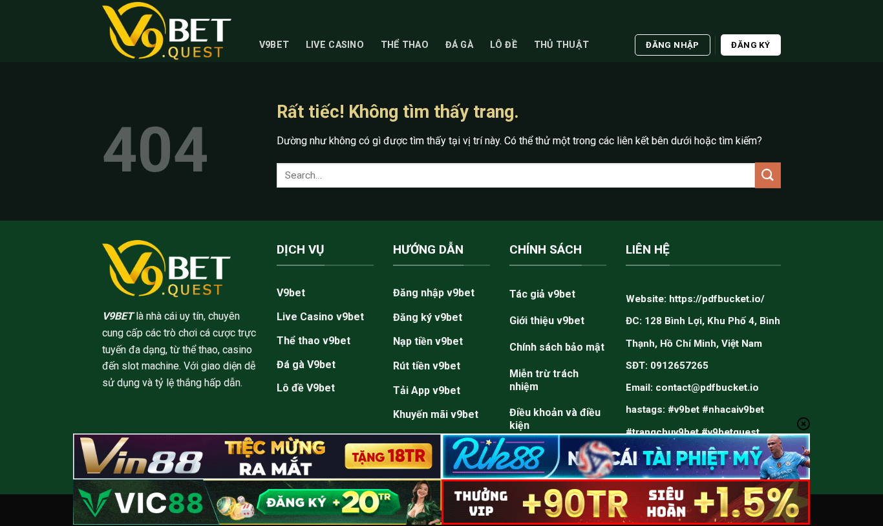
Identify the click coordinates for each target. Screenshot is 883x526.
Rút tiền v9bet (426, 366)
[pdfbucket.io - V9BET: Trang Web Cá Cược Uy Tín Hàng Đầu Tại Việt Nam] (166, 31)
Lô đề (503, 44)
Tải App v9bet (426, 390)
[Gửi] (768, 175)
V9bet (274, 44)
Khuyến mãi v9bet (435, 414)
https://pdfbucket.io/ (717, 299)
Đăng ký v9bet (427, 317)
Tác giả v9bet (542, 294)
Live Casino (335, 44)
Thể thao (405, 44)
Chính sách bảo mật (556, 347)
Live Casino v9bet (320, 317)
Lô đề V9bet (306, 388)
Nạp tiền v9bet (428, 341)
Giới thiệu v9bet (546, 320)
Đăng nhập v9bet (433, 293)
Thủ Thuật (562, 44)
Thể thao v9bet (313, 340)
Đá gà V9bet (306, 364)
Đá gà (459, 44)
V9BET (117, 316)
